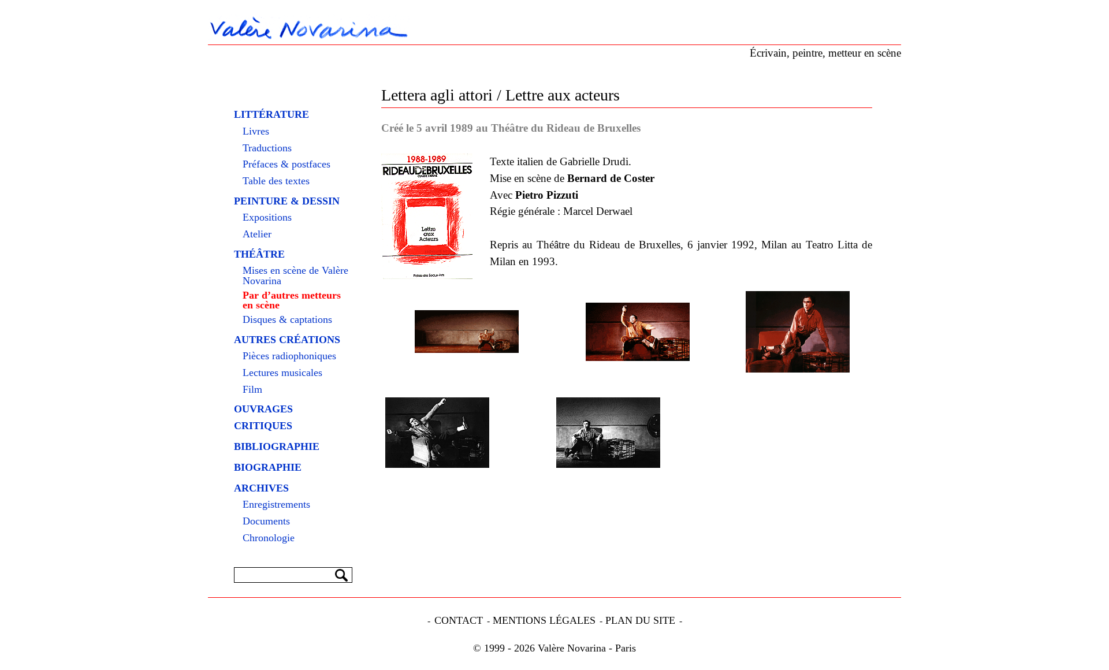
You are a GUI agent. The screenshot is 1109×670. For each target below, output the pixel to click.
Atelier (257, 234)
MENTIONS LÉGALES (544, 620)
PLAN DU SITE (640, 620)
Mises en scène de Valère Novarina (295, 276)
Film (252, 390)
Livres (256, 131)
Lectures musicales (282, 373)
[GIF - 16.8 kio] (608, 432)
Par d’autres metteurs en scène (292, 301)
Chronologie (269, 538)
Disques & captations (287, 320)
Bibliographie (276, 446)
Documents (266, 521)
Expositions (267, 218)
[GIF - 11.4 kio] (467, 331)
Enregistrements (276, 505)
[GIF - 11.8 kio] (638, 332)
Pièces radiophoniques (289, 356)
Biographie (268, 467)
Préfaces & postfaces (286, 164)
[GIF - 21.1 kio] (798, 332)
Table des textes (276, 181)
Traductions (267, 148)
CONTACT (458, 620)
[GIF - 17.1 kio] (437, 432)
